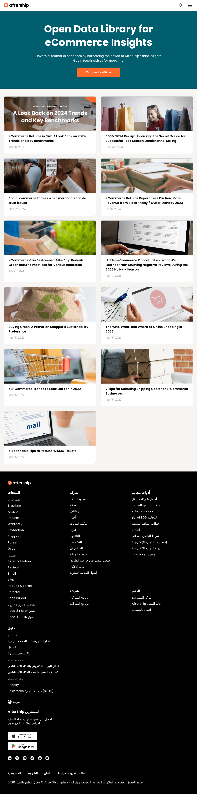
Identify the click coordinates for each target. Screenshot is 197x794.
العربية (17, 702)
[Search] (181, 5)
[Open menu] (190, 5)
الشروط (32, 773)
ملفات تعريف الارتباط (71, 773)
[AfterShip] (17, 5)
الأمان (47, 773)
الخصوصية (14, 773)
